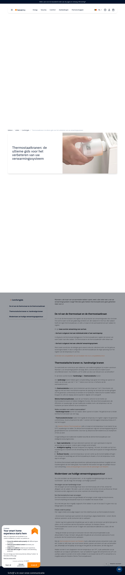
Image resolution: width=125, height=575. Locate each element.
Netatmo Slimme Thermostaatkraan (69, 426)
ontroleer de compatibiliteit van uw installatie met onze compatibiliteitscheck (80, 356)
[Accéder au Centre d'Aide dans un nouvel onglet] (105, 10)
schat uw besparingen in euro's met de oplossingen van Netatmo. (87, 467)
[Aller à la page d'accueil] (23, 10)
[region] (62, 2)
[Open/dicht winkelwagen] (113, 10)
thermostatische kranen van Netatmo (72, 541)
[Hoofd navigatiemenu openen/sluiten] (12, 10)
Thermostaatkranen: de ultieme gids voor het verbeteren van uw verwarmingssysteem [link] (57, 130)
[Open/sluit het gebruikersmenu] (109, 10)
